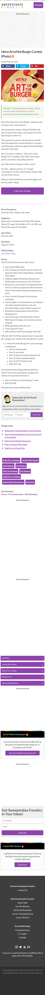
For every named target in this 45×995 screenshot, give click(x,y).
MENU (39, 5)
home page (8, 114)
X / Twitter (22, 934)
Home (3, 494)
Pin (36, 66)
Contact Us (22, 890)
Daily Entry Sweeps (11, 460)
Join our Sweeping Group (22, 914)
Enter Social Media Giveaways (18, 441)
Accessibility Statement (34, 973)
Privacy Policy (30, 970)
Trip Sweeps (25, 471)
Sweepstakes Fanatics (25, 111)
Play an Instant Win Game (16, 444)
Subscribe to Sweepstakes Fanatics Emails (23, 431)
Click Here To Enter (22, 191)
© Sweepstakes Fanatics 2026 (13, 970)
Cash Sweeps (8, 466)
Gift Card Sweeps (10, 471)
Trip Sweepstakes (15, 494)
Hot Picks (30, 482)
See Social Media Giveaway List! (22, 753)
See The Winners (22, 906)
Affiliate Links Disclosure (16, 973)
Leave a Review (22, 917)
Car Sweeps (21, 466)
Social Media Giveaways (13, 482)
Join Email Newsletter (22, 910)
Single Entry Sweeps (11, 476)
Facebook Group (22, 930)
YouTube (22, 937)
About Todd (22, 902)
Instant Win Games (30, 460)
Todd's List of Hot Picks (15, 448)
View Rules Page (8, 253)
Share (8, 66)
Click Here (22, 865)
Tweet (23, 66)
